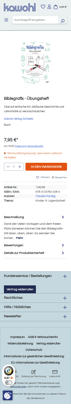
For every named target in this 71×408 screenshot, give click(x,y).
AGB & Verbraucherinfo (43, 337)
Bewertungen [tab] (13, 245)
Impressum (17, 337)
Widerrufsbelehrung (20, 343)
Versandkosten (18, 386)
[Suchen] (62, 20)
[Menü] (6, 19)
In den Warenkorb (46, 166)
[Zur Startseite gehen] (20, 7)
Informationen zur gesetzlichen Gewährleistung (34, 356)
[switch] (8, 382)
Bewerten (61, 177)
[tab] (34, 227)
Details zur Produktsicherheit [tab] (24, 252)
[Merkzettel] (43, 6)
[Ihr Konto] (49, 6)
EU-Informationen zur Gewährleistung (35, 362)
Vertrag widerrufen (20, 289)
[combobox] (35, 20)
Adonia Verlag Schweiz (18, 118)
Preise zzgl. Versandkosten (29, 146)
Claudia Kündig (45, 196)
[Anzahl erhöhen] (20, 167)
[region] (35, 66)
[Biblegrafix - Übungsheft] (35, 62)
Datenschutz (34, 349)
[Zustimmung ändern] (7, 395)
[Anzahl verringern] (8, 167)
